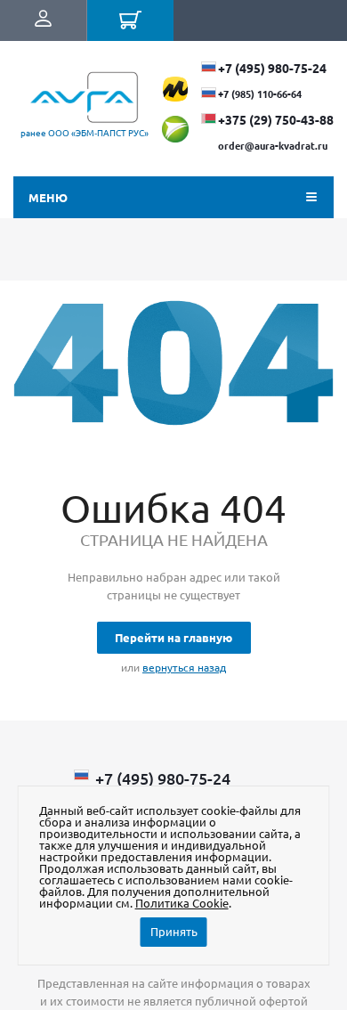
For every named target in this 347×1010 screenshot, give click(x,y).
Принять (174, 931)
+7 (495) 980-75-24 (272, 67)
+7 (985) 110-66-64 (260, 93)
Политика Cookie (182, 902)
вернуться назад (184, 667)
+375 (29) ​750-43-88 (276, 119)
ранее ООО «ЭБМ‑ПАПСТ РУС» (84, 132)
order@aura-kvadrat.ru (272, 145)
